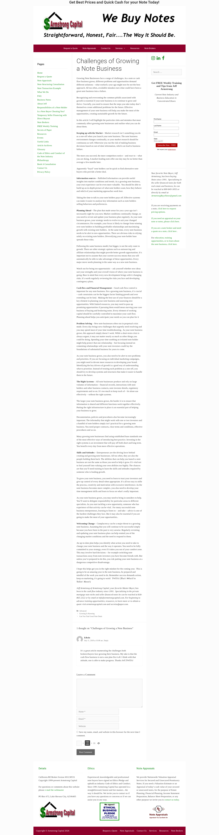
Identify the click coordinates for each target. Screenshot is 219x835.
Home (40, 73)
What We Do (43, 92)
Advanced (82, 611)
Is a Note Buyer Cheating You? (51, 111)
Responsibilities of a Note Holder (52, 107)
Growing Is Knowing (87, 614)
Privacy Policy (43, 172)
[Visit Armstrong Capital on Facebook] (163, 59)
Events (40, 138)
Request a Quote (71, 48)
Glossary (41, 149)
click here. (172, 244)
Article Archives (44, 145)
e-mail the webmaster (54, 790)
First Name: (158, 119)
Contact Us (105, 48)
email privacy (172, 149)
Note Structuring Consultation (50, 84)
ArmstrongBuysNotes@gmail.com (166, 196)
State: (156, 139)
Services (119, 48)
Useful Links (43, 141)
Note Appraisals (89, 48)
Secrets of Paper (44, 130)
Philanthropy (43, 160)
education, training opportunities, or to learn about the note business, (165, 241)
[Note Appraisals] (158, 812)
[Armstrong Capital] (109, 25)
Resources (134, 48)
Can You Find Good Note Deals (90, 616)
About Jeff (42, 104)
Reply (106, 640)
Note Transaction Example (49, 88)
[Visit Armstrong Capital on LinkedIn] (158, 59)
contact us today (171, 800)
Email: (156, 132)
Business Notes (44, 100)
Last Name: (158, 126)
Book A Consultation (46, 164)
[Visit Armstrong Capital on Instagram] (153, 59)
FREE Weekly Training (47, 126)
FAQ (39, 96)
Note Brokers (150, 48)
